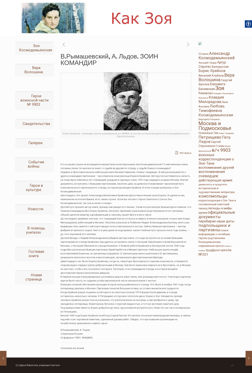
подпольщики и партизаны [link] (214, 227)
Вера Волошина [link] (216, 77)
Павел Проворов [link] (226, 133)
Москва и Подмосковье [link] (215, 125)
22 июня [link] (203, 53)
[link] (115, 18)
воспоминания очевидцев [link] (212, 173)
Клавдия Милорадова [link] (211, 99)
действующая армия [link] (215, 180)
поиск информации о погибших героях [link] (214, 234)
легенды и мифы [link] (220, 208)
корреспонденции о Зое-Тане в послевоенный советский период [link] (217, 204)
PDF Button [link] (185, 153)
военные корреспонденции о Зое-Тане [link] (216, 159)
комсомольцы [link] (213, 196)
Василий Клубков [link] (211, 75)
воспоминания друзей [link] (216, 168)
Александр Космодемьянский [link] (217, 55)
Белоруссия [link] (220, 66)
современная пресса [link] (211, 245)
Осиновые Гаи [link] (208, 133)
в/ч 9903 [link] (221, 150)
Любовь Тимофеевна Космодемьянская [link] (216, 110)
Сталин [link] (220, 146)
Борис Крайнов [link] (212, 71)
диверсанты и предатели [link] (213, 184)
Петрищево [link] (210, 137)
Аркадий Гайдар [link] (208, 62)
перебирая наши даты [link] (216, 221)
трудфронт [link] (213, 250)
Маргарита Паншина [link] (209, 119)
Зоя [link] (219, 88)
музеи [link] (203, 212)
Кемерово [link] (206, 93)
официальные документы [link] (217, 214)
